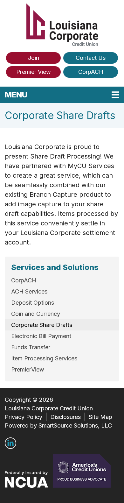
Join (33, 57)
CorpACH (90, 71)
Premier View (33, 71)
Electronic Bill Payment (41, 336)
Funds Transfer (30, 347)
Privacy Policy (23, 417)
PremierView (27, 369)
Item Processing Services (44, 358)
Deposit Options (32, 302)
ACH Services (29, 291)
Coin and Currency (35, 313)
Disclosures (65, 417)
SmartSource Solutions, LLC (75, 425)
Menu (57, 94)
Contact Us (91, 57)
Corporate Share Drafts (41, 325)
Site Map (100, 417)
